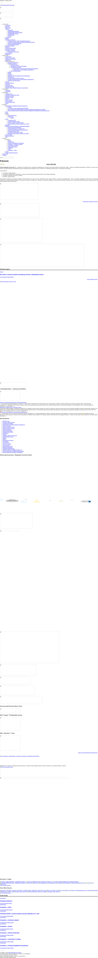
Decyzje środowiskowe (16, 71)
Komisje (7, 98)
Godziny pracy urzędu (10, 57)
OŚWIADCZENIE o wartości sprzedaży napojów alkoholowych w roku (19, 913)
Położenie (7, 26)
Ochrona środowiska (12, 63)
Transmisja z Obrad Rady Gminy (12, 95)
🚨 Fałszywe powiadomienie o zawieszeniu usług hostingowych (13, 412)
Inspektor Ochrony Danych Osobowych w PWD (18, 133)
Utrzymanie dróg (8, 85)
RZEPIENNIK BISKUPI (13, 31)
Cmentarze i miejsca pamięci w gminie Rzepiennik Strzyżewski (21, 42)
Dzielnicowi (7, 54)
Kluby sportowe (6, 442)
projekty (12, 117)
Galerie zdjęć (5, 153)
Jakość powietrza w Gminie (8, 428)
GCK (6, 111)
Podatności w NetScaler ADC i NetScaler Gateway (11, 407)
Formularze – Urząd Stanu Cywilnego (10, 939)
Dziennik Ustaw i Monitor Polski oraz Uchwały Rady (16, 87)
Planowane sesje (8, 101)
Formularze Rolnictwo (6, 901)
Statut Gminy (8, 60)
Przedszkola (10, 116)
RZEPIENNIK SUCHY (13, 33)
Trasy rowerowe (6, 445)
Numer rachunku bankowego (11, 152)
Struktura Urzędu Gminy (10, 59)
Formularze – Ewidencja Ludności (15, 144)
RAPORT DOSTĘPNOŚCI (9, 448)
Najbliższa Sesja (8, 93)
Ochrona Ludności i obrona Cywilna (15, 78)
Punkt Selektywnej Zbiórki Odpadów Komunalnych (16, 105)
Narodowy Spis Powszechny (14, 80)
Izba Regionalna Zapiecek (13, 44)
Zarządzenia (7, 91)
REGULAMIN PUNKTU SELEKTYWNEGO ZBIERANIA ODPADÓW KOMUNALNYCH (28, 110)
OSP (6, 137)
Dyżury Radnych (9, 99)
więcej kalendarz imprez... (92, 279)
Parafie (6, 113)
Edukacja (5, 438)
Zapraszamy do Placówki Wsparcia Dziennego (18, 129)
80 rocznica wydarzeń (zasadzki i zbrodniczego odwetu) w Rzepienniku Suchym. (22, 274)
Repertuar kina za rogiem (8, 440)
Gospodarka (7, 37)
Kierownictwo (8, 56)
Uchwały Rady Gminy (10, 102)
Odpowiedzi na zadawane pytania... (90, 201)
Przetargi (7, 81)
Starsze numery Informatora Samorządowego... (88, 752)
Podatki (9, 72)
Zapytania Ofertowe (9, 83)
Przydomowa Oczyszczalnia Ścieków (19, 66)
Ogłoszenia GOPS (12, 120)
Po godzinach (5, 441)
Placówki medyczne (9, 135)
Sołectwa (7, 29)
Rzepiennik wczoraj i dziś (13, 51)
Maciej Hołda (10, 277)
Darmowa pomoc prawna (8, 436)
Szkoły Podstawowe (12, 115)
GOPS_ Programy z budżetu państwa (16, 122)
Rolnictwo (7, 47)
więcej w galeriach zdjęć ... (5, 885)
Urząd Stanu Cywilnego (13, 145)
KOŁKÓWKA (11, 35)
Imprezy (1, 271)
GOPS (6, 119)
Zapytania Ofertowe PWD (13, 131)
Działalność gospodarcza (13, 62)
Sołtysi (6, 103)
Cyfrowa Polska (8, 134)
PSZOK (9, 107)
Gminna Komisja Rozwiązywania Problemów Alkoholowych (21, 79)
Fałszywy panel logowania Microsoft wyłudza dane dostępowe (13, 402)
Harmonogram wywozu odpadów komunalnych (23, 69)
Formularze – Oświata (6, 926)
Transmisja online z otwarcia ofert (10, 435)
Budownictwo (11, 141)
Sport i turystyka (8, 53)
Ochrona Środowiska (12, 146)
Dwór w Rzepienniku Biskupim (14, 43)
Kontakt (4, 155)
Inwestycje (7, 84)
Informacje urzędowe (9, 86)
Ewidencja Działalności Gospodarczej (16, 143)
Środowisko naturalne (10, 45)
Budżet (9, 73)
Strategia (4, 434)
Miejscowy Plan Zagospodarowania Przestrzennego (19, 75)
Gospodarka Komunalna (16, 67)
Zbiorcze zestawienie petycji (9, 427)
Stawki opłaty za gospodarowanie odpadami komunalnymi (25, 68)
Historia (7, 38)
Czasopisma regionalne (10, 50)
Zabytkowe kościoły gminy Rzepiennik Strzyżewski (19, 41)
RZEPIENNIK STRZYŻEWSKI (15, 32)
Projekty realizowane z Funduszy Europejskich (12, 452)
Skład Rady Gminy (9, 97)
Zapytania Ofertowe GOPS (14, 121)
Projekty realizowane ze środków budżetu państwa (13, 451)
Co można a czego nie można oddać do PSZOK (18, 108)
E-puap (6, 151)
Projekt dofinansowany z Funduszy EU (16, 128)
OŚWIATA (10, 147)
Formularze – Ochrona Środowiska (9, 932)
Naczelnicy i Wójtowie (10, 49)
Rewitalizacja (11, 77)
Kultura (4, 439)
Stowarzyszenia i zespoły (10, 48)
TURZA (10, 36)
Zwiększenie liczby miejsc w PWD (15, 132)
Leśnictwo (10, 74)
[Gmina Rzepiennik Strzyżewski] (7, 5)
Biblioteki (7, 125)
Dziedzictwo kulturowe (10, 39)
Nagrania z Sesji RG (9, 96)
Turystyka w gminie (7, 444)
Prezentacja (7, 90)
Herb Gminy (8, 25)
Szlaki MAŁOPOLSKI (8, 446)
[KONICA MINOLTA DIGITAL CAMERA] (37, 891)
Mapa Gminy (8, 27)
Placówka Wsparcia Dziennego (14, 127)
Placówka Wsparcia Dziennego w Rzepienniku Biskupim (17, 126)
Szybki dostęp (3, 898)
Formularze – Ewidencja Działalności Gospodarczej (14, 945)
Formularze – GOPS (12, 150)
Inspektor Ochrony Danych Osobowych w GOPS (18, 123)
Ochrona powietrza (15, 65)
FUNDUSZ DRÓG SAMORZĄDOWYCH (12, 450)
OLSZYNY (10, 30)
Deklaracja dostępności (7, 447)
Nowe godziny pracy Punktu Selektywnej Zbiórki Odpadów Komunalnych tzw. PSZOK (26, 109)
